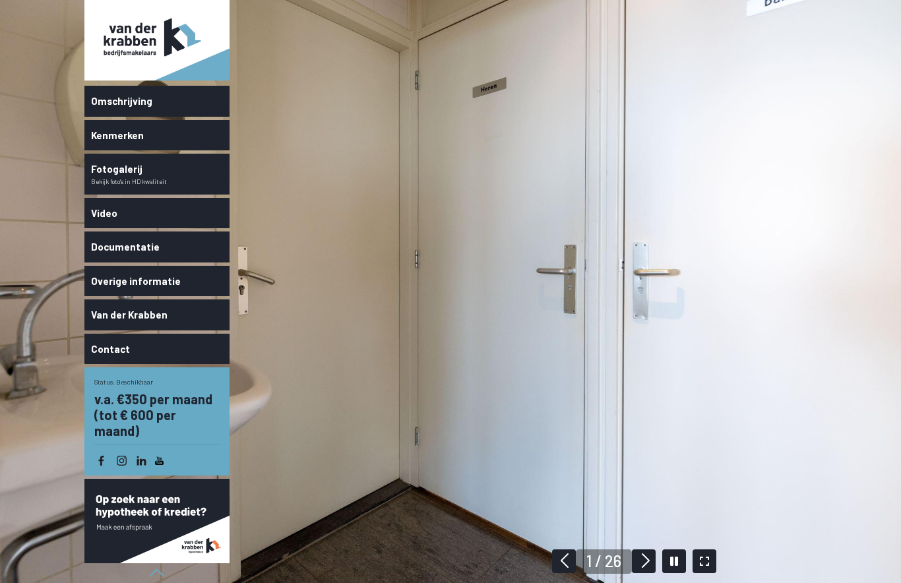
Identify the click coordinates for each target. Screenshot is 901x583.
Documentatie (125, 247)
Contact (110, 349)
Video (104, 213)
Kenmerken (117, 135)
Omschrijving (121, 101)
